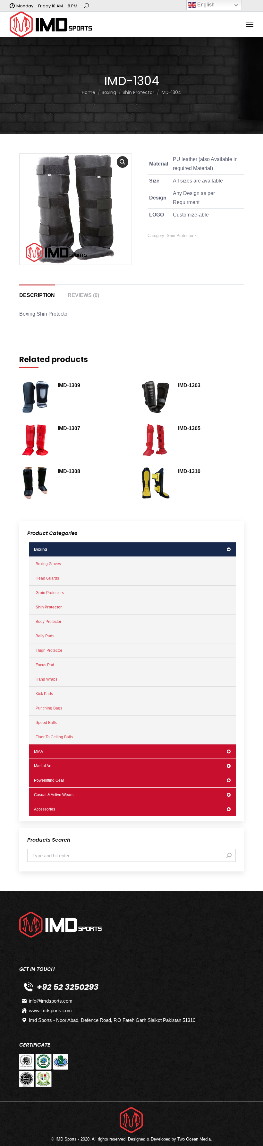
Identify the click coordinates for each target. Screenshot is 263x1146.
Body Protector (48, 621)
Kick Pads (44, 694)
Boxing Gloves (48, 564)
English (205, 4)
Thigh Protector (49, 650)
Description (37, 295)
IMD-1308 (69, 471)
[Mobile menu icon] (249, 24)
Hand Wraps (46, 679)
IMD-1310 (189, 471)
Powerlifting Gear (49, 780)
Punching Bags (49, 708)
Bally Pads (45, 636)
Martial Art (42, 766)
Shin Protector (180, 235)
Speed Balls (46, 722)
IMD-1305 (189, 428)
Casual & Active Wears (53, 795)
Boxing (40, 549)
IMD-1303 (189, 385)
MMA (38, 751)
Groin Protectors (50, 592)
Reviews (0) (83, 295)
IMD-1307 (69, 428)
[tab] (37, 292)
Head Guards (47, 578)
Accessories (44, 809)
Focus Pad (45, 665)
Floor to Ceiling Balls (54, 737)
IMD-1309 (69, 385)
